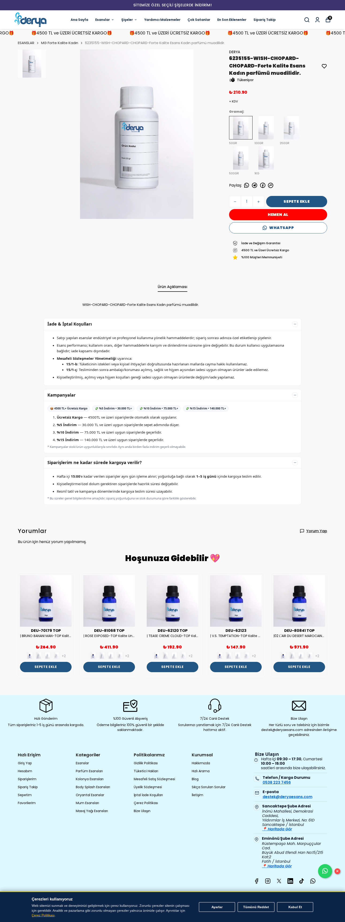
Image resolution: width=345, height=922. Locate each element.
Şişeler (127, 19)
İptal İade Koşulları (148, 795)
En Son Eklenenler (231, 19)
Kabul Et (295, 907)
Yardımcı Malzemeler (162, 19)
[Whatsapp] (313, 881)
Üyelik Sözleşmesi (148, 787)
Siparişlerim (27, 779)
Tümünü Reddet (256, 907)
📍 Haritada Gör (277, 829)
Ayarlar (216, 907)
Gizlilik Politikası (146, 763)
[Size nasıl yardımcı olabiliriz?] (325, 871)
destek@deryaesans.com (287, 796)
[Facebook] (256, 881)
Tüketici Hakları (146, 771)
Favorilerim (27, 803)
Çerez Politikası (146, 803)
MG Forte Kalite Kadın (59, 42)
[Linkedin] (290, 881)
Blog (195, 779)
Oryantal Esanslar (90, 795)
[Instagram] (268, 881)
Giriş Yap (25, 763)
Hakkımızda (201, 763)
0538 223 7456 (277, 782)
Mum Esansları (87, 803)
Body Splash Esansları (93, 787)
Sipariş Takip (264, 19)
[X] (279, 881)
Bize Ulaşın (142, 811)
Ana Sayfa (79, 19)
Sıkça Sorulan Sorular (209, 787)
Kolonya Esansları (90, 779)
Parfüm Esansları (89, 771)
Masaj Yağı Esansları (92, 811)
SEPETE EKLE (297, 201)
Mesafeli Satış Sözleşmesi (154, 779)
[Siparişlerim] (317, 20)
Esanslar (102, 19)
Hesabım (25, 771)
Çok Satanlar (199, 19)
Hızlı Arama (201, 771)
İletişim (197, 795)
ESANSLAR (26, 42)
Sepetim (25, 795)
